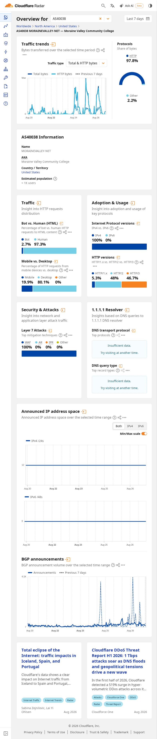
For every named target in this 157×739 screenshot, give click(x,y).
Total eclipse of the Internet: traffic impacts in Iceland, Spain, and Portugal (48, 658)
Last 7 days (139, 19)
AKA (24, 157)
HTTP (133, 56)
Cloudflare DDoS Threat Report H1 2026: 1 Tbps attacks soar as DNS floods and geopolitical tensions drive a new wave (118, 661)
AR (40, 342)
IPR (51, 342)
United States (30, 172)
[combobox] (73, 18)
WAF (28, 342)
